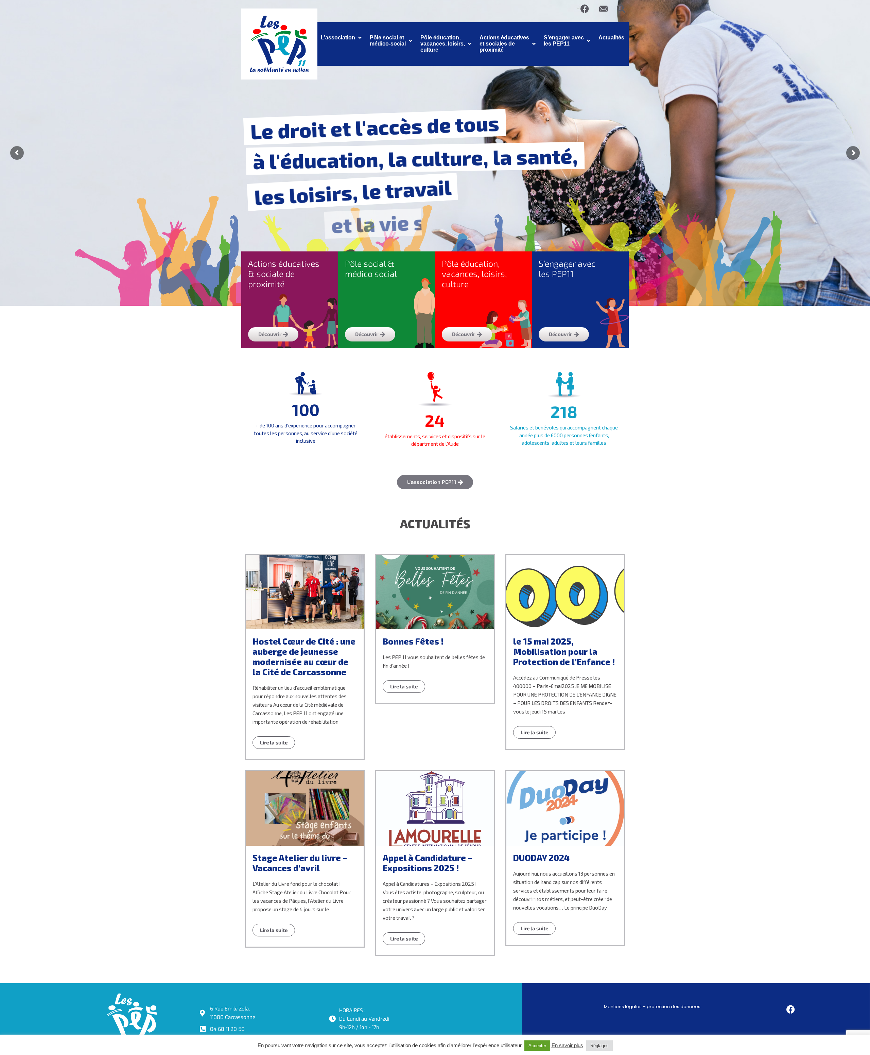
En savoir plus (567, 1045)
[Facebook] (584, 8)
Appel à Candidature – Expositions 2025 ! (427, 862)
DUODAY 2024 (541, 857)
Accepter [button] (537, 1045)
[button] (341, 37)
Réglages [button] (599, 1045)
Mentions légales (623, 1006)
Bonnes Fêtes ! (413, 641)
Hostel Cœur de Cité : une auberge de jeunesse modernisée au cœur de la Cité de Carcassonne (304, 656)
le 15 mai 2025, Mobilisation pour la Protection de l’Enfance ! (564, 651)
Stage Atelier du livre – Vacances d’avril (300, 862)
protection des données (673, 1006)
